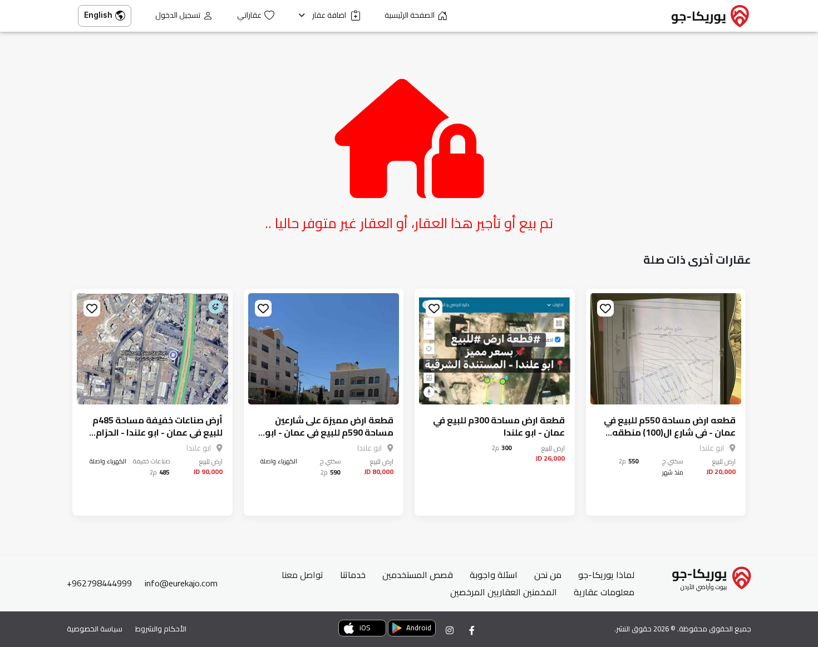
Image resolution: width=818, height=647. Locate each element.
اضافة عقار (330, 15)
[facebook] (472, 630)
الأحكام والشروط (160, 628)
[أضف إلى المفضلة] (605, 308)
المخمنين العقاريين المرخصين (503, 592)
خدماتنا (353, 574)
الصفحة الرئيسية (410, 15)
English (98, 14)
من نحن (547, 574)
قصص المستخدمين (417, 574)
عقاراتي (249, 15)
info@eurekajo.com (181, 583)
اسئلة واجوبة (494, 574)
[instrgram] (449, 630)
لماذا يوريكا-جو (606, 574)
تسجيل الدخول (177, 15)
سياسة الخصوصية (94, 628)
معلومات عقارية (604, 592)
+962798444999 (99, 583)
